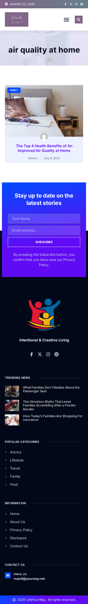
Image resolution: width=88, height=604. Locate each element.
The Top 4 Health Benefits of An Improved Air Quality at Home (44, 148)
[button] (66, 19)
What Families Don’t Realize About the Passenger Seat (51, 389)
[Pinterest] (81, 4)
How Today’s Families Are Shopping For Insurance (53, 418)
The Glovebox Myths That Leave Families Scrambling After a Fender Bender (49, 405)
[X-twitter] (70, 4)
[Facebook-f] (65, 4)
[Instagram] (76, 4)
